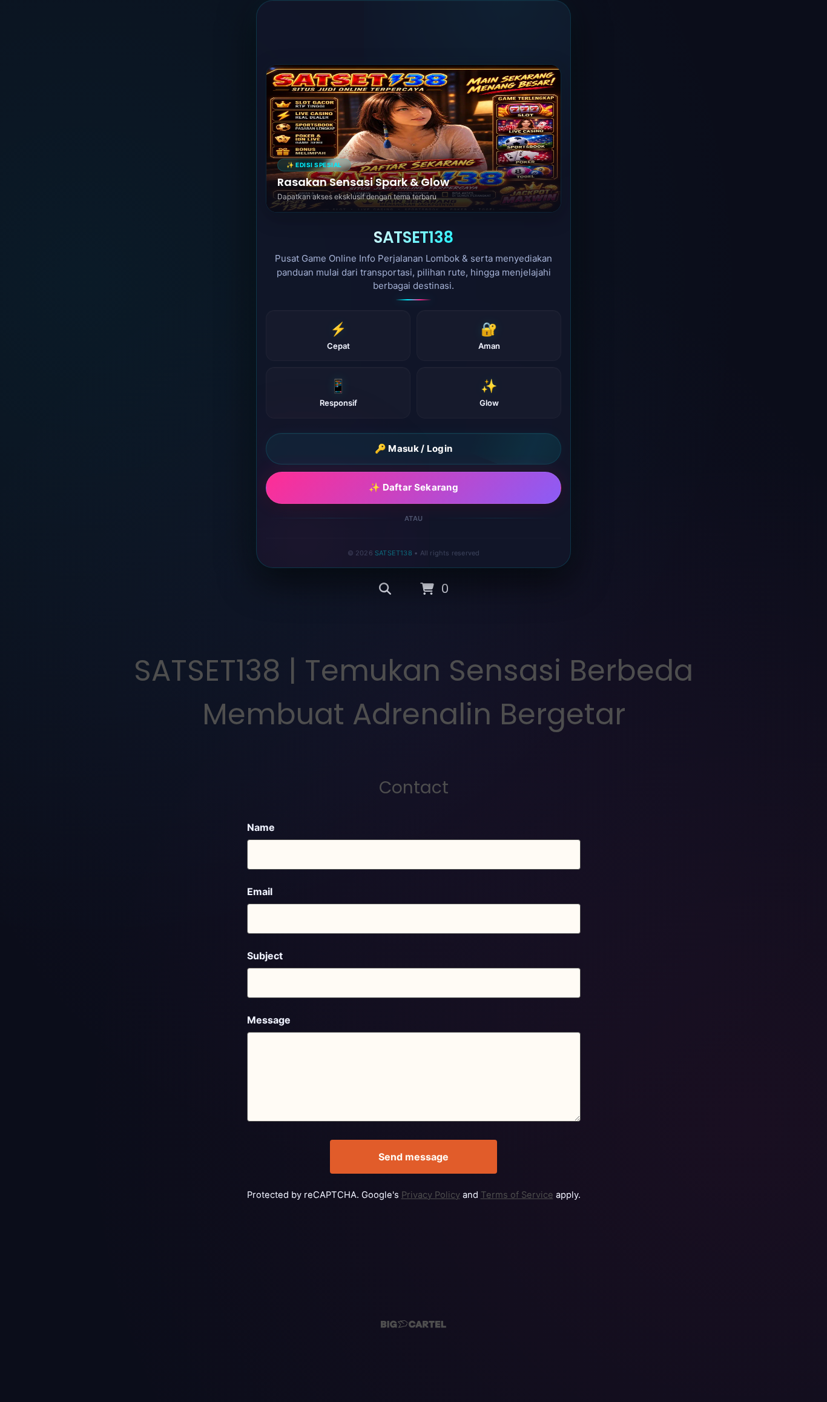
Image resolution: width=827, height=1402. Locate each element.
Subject (265, 956)
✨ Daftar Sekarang (413, 487)
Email (259, 891)
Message (269, 1020)
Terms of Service (517, 1194)
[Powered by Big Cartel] (413, 1324)
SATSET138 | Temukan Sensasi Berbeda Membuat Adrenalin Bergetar (413, 692)
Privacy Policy (430, 1194)
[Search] (385, 589)
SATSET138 (393, 553)
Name (261, 827)
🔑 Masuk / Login (414, 448)
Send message (413, 1157)
